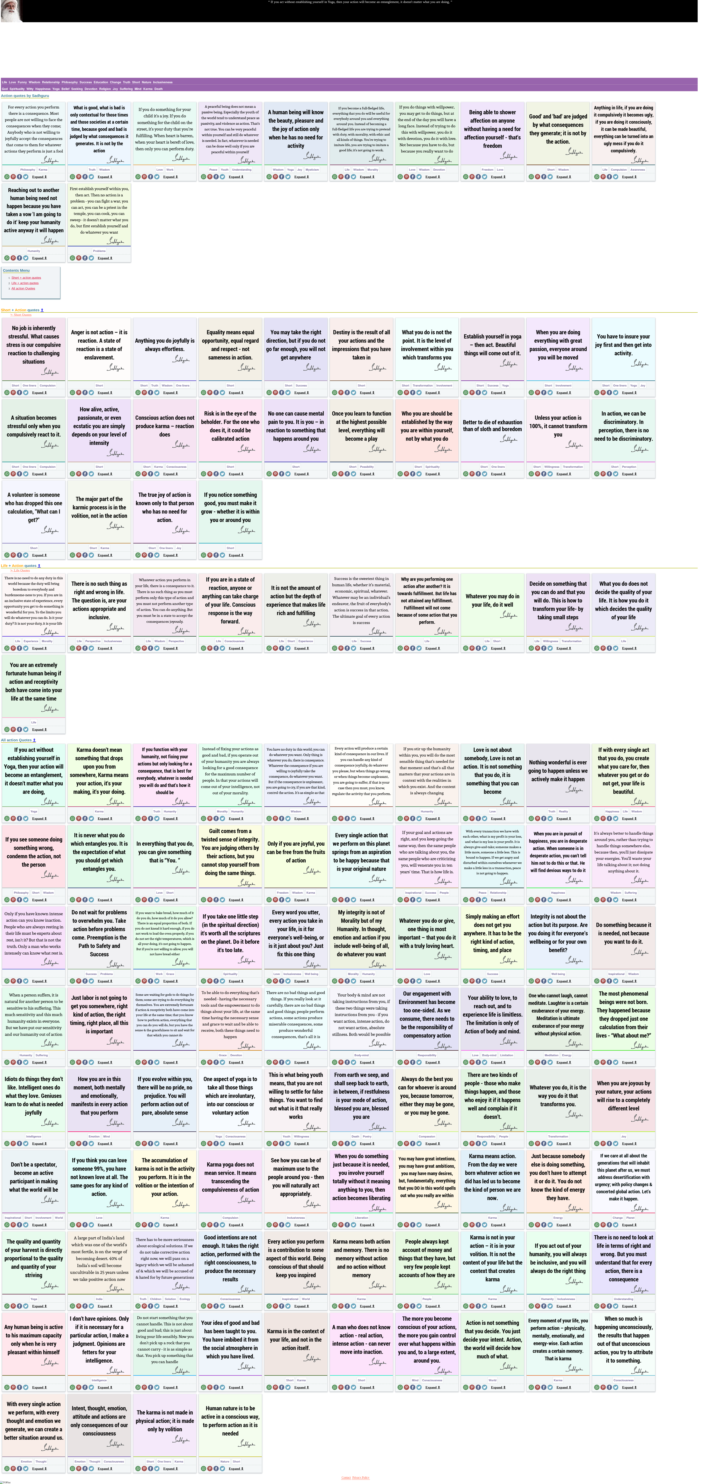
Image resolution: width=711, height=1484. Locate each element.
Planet (630, 1218)
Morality (373, 170)
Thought (41, 1461)
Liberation (361, 1218)
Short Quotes (22, 315)
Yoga (56, 89)
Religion (105, 89)
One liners (29, 385)
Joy (115, 89)
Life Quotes (22, 570)
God (5, 89)
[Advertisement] (349, 50)
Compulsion (619, 170)
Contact (346, 1477)
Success (86, 82)
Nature (146, 82)
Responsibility (427, 1055)
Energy (566, 1055)
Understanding (241, 170)
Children (155, 1299)
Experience (31, 641)
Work (169, 170)
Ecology (185, 1299)
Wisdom (34, 82)
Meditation (551, 1055)
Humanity (34, 251)
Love (12, 82)
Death (158, 89)
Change (115, 82)
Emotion (94, 1136)
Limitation (506, 1055)
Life (4, 82)
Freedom (487, 170)
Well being (311, 974)
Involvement (444, 385)
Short (136, 82)
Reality (563, 811)
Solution (170, 1299)
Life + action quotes (25, 283)
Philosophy (70, 82)
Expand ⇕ (39, 177)
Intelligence (33, 1136)
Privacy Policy (360, 1477)
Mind (138, 89)
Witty (30, 89)
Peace (213, 170)
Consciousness (176, 467)
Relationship (51, 82)
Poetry (367, 1136)
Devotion (91, 89)
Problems (99, 251)
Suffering (126, 89)
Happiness (43, 89)
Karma (148, 89)
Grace (170, 974)
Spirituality (17, 89)
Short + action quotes (26, 278)
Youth (224, 170)
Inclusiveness (163, 82)
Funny (22, 82)
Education (101, 82)
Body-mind (361, 1055)
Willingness (551, 467)
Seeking (77, 89)
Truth (126, 82)
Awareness (637, 170)
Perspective (93, 641)
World (59, 1218)
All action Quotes (23, 288)
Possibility (367, 467)
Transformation (423, 385)
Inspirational (413, 893)
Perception (629, 467)
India (99, 1299)
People (444, 893)
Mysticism (312, 170)
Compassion (427, 1136)
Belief (65, 89)
